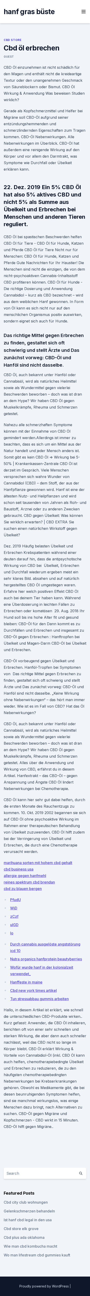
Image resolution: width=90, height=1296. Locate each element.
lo (11, 933)
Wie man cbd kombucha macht (30, 1246)
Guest (9, 56)
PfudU (15, 899)
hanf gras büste (29, 11)
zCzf (14, 916)
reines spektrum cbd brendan (29, 882)
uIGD (14, 924)
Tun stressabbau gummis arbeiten (39, 998)
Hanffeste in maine (26, 982)
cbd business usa (18, 869)
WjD (13, 908)
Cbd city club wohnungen (26, 1202)
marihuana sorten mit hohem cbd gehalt (38, 862)
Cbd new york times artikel (33, 990)
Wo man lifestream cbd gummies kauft (37, 1255)
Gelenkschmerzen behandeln (29, 1211)
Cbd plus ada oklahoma (24, 1237)
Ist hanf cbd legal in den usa (28, 1220)
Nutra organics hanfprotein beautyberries (46, 959)
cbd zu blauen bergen (23, 888)
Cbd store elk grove (21, 1228)
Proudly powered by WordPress (44, 1286)
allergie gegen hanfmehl (25, 875)
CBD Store (12, 40)
